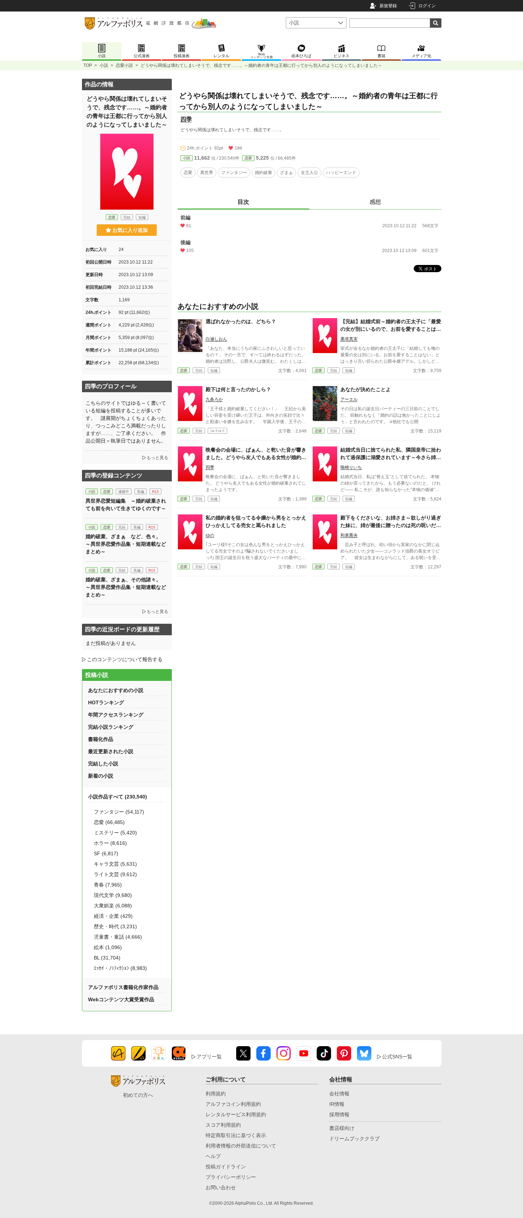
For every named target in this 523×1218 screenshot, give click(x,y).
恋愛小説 (124, 65)
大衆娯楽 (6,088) (113, 905)
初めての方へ (138, 1095)
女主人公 (309, 172)
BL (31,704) (107, 958)
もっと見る (157, 457)
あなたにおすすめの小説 (115, 690)
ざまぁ (286, 172)
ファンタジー (234, 172)
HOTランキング (106, 702)
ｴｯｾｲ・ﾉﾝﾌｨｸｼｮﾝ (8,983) (120, 968)
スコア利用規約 (223, 1125)
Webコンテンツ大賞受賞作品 (121, 999)
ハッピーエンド (341, 172)
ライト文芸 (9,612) (115, 874)
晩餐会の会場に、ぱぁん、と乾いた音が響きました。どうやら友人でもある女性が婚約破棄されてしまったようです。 (256, 457)
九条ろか (214, 399)
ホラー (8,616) (110, 843)
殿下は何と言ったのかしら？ (238, 389)
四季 (186, 119)
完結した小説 (103, 763)
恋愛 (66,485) (109, 822)
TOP (87, 65)
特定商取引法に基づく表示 (236, 1135)
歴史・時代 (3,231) (115, 926)
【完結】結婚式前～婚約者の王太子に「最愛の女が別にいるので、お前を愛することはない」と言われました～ (390, 329)
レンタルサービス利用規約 (236, 1114)
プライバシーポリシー (231, 1177)
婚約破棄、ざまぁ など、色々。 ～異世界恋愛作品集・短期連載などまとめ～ (126, 544)
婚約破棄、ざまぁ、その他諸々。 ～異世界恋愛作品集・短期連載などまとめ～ (126, 587)
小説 (104, 65)
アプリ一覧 (209, 1056)
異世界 (206, 172)
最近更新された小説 (110, 751)
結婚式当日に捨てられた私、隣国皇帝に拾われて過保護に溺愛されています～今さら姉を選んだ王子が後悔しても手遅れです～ (390, 457)
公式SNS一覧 (397, 1056)
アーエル (349, 399)
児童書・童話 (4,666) (118, 937)
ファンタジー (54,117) (119, 812)
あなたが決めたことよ (365, 389)
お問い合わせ (221, 1187)
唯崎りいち (351, 467)
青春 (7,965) (108, 885)
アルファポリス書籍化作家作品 (123, 987)
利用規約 (216, 1093)
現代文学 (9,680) (113, 895)
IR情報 (336, 1104)
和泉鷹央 (349, 535)
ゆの (210, 535)
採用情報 (339, 1114)
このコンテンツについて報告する (124, 659)
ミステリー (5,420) (115, 832)
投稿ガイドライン (226, 1166)
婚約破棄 (263, 172)
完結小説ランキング (110, 727)
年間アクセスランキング (115, 715)
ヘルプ (213, 1156)
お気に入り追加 (130, 230)
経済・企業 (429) (113, 916)
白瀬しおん (216, 339)
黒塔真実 (349, 339)
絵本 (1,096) (108, 947)
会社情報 (339, 1093)
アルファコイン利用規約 (233, 1104)
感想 (375, 202)
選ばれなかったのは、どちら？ (241, 321)
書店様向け (341, 1128)
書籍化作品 (100, 739)
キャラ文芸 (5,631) (115, 864)
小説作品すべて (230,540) (117, 797)
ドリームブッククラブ (354, 1138)
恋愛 (248, 158)
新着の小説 (100, 776)
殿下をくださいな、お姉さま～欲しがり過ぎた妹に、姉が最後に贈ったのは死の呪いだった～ (390, 525)
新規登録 (388, 5)
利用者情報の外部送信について (241, 1146)
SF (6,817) (106, 853)
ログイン (427, 5)
